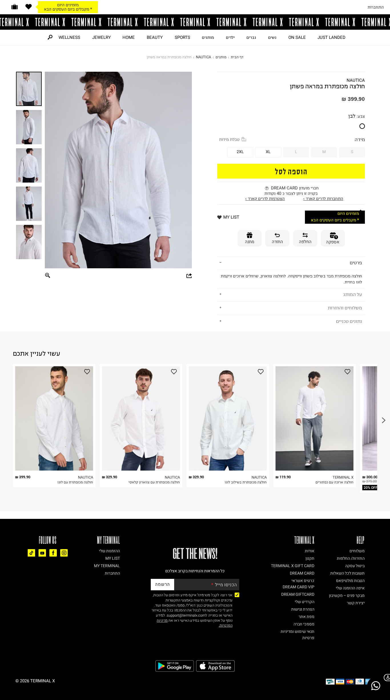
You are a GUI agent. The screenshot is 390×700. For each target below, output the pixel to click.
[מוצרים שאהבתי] (28, 7)
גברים (251, 37)
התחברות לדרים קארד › (323, 198)
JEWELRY (101, 37)
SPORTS (182, 37)
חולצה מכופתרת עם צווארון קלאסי (154, 482)
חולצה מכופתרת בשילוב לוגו (246, 482)
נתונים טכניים (349, 321)
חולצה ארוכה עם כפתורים (334, 482)
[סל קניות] (14, 7)
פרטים (356, 262)
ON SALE (297, 37)
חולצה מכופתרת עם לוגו (75, 482)
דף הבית (237, 57)
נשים (272, 37)
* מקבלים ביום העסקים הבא (68, 9)
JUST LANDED (331, 37)
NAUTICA (203, 57)
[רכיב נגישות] (385, 677)
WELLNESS (69, 37)
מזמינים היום (68, 4)
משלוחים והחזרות (345, 308)
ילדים (230, 37)
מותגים (208, 37)
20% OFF (370, 488)
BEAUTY (155, 37)
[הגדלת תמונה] (48, 275)
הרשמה (162, 584)
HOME (128, 37)
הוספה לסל (291, 171)
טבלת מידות (229, 139)
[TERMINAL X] (195, 22)
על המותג (352, 294)
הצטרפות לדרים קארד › (265, 198)
